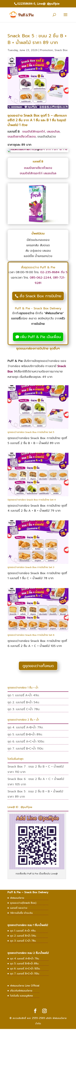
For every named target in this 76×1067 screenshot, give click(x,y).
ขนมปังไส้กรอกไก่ (33, 131)
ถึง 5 (63, 272)
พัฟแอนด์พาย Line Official (24, 985)
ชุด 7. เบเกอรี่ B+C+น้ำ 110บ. (26, 748)
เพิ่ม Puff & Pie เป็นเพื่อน (40, 337)
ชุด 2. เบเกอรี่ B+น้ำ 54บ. (24, 702)
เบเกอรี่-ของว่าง (18, 908)
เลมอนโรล (53, 131)
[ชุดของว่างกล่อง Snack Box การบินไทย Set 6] (38, 631)
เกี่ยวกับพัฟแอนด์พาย (21, 990)
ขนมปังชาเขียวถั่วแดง (22, 136)
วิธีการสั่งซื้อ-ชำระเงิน (21, 913)
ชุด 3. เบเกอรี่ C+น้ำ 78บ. (24, 709)
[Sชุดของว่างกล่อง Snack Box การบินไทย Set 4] (38, 496)
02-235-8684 (50, 272)
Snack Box (61, 50)
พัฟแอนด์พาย (17, 898)
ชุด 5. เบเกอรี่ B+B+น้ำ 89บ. (25, 734)
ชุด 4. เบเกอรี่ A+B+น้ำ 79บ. (25, 727)
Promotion (46, 50)
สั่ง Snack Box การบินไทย (40, 296)
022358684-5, (26, 4)
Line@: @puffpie (48, 4)
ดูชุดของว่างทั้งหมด (38, 666)
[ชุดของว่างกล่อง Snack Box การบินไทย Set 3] (38, 564)
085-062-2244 (40, 277)
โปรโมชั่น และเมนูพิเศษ (21, 995)
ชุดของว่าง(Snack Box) (23, 903)
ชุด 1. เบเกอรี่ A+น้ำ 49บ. (23, 695)
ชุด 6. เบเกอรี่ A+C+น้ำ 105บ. (26, 741)
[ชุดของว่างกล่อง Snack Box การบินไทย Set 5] (38, 428)
